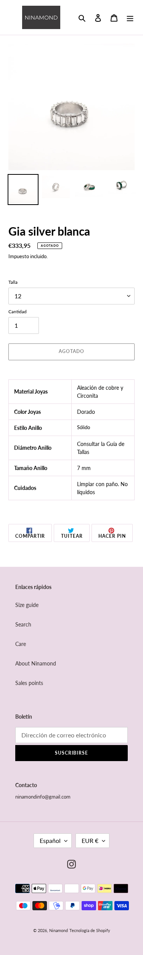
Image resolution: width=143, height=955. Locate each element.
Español (50, 840)
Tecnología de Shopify (89, 930)
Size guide (27, 605)
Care (20, 644)
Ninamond (58, 930)
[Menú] (130, 17)
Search (23, 624)
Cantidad (17, 311)
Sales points (29, 683)
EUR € (90, 840)
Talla (13, 282)
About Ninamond (35, 663)
